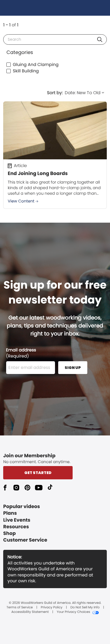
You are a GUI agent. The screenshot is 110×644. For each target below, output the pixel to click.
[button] (99, 39)
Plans (10, 513)
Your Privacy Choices (73, 612)
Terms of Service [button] (19, 607)
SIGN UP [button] (73, 367)
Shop (9, 533)
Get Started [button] (38, 472)
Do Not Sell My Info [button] (85, 607)
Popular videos (21, 506)
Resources (16, 526)
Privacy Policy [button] (51, 607)
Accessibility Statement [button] (30, 612)
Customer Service (25, 540)
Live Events (16, 520)
